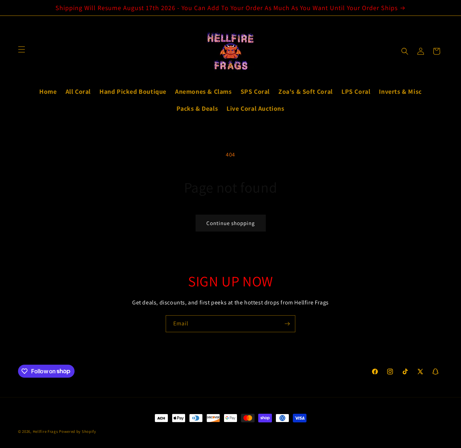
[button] (405, 51)
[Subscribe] (287, 323)
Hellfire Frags (45, 431)
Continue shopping (230, 223)
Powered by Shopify (77, 431)
